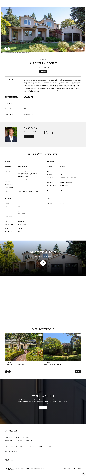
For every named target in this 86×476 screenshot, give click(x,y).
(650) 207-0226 (36, 133)
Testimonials (40, 446)
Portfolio (22, 446)
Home (6, 446)
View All (78, 371)
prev (5, 48)
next (8, 48)
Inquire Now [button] (43, 71)
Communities (31, 446)
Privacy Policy (77, 468)
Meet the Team (14, 446)
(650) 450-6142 (18, 440)
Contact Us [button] (43, 407)
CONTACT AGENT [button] (29, 136)
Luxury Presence (39, 468)
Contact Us (49, 446)
